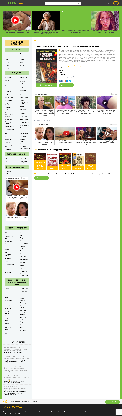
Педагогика (8, 244)
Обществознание (9, 129)
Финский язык (24, 95)
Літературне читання (23, 292)
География (8, 91)
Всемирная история (8, 108)
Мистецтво (8, 309)
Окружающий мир (9, 132)
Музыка (22, 106)
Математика (8, 77)
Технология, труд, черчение (9, 145)
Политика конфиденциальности (12, 412)
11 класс (22, 65)
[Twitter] (70, 81)
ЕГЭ (6, 161)
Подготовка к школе (24, 162)
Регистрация (108, 3)
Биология (7, 94)
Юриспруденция (24, 144)
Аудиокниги (78, 412)
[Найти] (78, 3)
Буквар (7, 293)
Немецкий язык (23, 91)
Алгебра (7, 80)
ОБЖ (6, 136)
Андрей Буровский (76, 67)
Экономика (23, 136)
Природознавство (10, 316)
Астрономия (8, 100)
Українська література (23, 311)
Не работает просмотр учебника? (42, 120)
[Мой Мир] (67, 81)
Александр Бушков (67, 67)
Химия (6, 89)
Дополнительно (9, 139)
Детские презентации (8, 233)
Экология (22, 128)
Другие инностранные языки (24, 102)
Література (23, 303)
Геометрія (7, 306)
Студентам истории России (79, 65)
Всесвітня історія (23, 318)
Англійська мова (8, 289)
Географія (23, 322)
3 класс (7, 60)
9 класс (22, 60)
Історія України (22, 299)
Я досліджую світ (8, 332)
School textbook (12, 407)
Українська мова (8, 328)
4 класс (7, 62)
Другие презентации (24, 274)
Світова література (23, 306)
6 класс (7, 68)
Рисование (23, 113)
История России (68, 65)
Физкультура (24, 244)
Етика (21, 296)
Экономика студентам (23, 140)
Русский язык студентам (9, 115)
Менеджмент (24, 134)
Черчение (7, 142)
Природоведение (9, 126)
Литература (8, 119)
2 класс (7, 57)
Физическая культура (23, 110)
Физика (7, 86)
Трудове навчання (7, 324)
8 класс (22, 57)
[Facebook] (62, 81)
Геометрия (8, 83)
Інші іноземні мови (9, 296)
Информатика (9, 97)
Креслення (23, 330)
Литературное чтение (9, 122)
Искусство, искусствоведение (25, 147)
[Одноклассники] (65, 81)
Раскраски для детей (91, 412)
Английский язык (23, 78)
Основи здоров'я (7, 312)
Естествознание (24, 125)
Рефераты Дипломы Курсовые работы (50, 412)
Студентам (8, 149)
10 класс (22, 62)
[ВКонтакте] (60, 81)
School (15, 3)
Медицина (23, 257)
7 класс (22, 54)
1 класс (7, 54)
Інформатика (24, 288)
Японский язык (24, 97)
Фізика (22, 325)
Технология (8, 258)
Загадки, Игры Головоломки (11, 413)
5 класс (7, 65)
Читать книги (68, 412)
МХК (21, 232)
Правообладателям (30, 412)
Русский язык (9, 112)
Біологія (22, 314)
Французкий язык (23, 86)
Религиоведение (24, 122)
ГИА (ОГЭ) (23, 158)
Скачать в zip (67, 85)
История (7, 249)
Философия (23, 271)
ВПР (6, 158)
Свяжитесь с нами (112, 401)
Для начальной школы (8, 254)
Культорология (24, 119)
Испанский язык (23, 82)
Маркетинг (23, 131)
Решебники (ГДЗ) (8, 172)
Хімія (21, 327)
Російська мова (7, 319)
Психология (23, 116)
